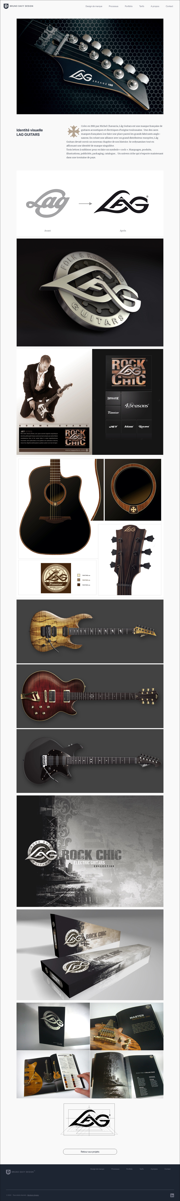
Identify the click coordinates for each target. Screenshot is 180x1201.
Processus (113, 6)
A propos (155, 6)
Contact (169, 6)
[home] (18, 6)
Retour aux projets (90, 1151)
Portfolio (129, 6)
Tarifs (141, 6)
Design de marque (94, 6)
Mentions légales (33, 1195)
